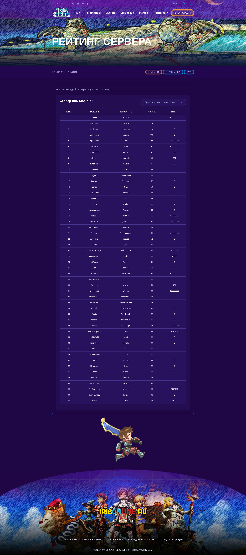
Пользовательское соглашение (82, 539)
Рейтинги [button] (160, 12)
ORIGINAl (72, 72)
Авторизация (182, 12)
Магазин (144, 12)
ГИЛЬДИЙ (153, 72)
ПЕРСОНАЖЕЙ (173, 72)
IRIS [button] (76, 12)
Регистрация (93, 12)
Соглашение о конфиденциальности (132, 539)
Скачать (111, 12)
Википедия (127, 12)
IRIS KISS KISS (58, 72)
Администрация (173, 539)
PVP (189, 72)
